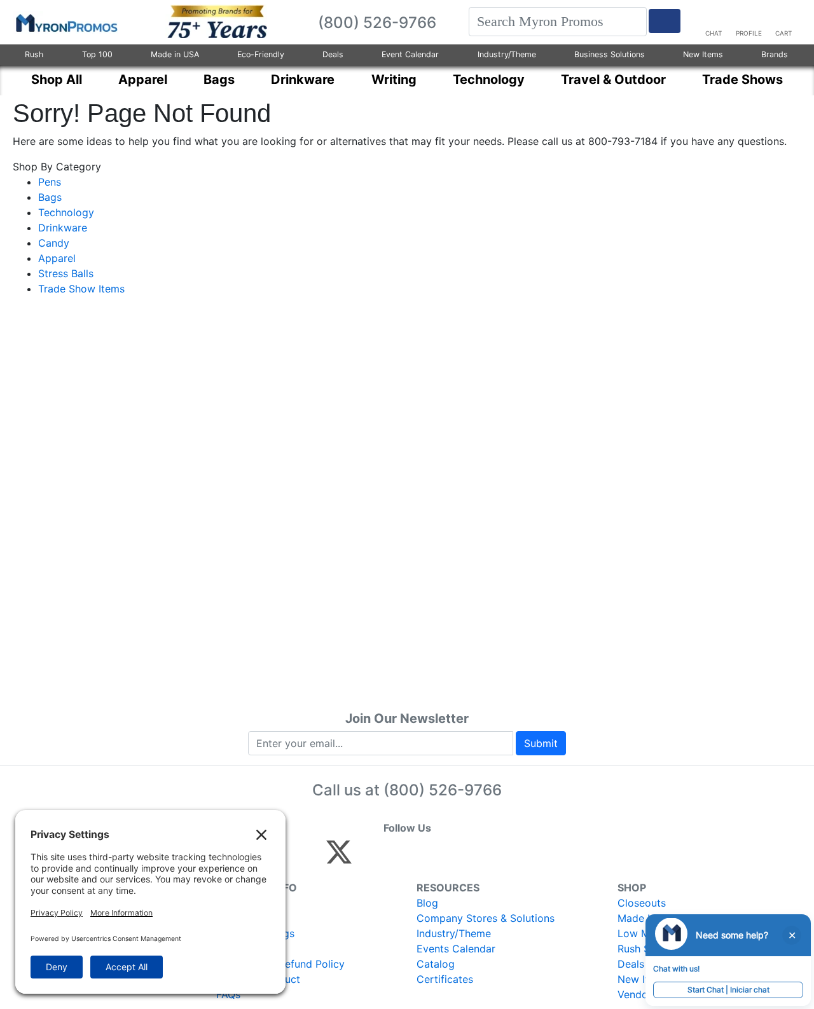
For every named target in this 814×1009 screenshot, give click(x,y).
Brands (774, 54)
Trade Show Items (81, 288)
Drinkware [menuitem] (303, 79)
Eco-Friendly (260, 54)
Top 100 (97, 54)
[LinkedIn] (451, 857)
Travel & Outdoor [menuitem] (613, 79)
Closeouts (641, 902)
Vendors (637, 994)
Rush (34, 54)
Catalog (436, 964)
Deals (332, 54)
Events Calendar (456, 948)
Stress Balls (65, 273)
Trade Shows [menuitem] (742, 79)
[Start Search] (664, 21)
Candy (53, 243)
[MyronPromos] (65, 22)
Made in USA (175, 54)
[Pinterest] (396, 857)
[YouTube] (478, 857)
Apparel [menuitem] (142, 79)
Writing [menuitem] (394, 79)
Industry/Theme (507, 54)
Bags (50, 197)
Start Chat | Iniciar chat (728, 989)
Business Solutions (609, 54)
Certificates (445, 979)
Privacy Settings (255, 933)
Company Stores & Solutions (486, 918)
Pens (49, 181)
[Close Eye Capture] (791, 935)
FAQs (228, 994)
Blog (427, 902)
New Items (703, 54)
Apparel (57, 258)
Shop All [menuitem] (56, 79)
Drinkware (62, 227)
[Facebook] (369, 857)
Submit (541, 743)
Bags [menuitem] (219, 79)
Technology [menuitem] (489, 79)
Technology (66, 212)
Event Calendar (410, 54)
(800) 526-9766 (442, 790)
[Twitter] (338, 857)
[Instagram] (424, 857)
